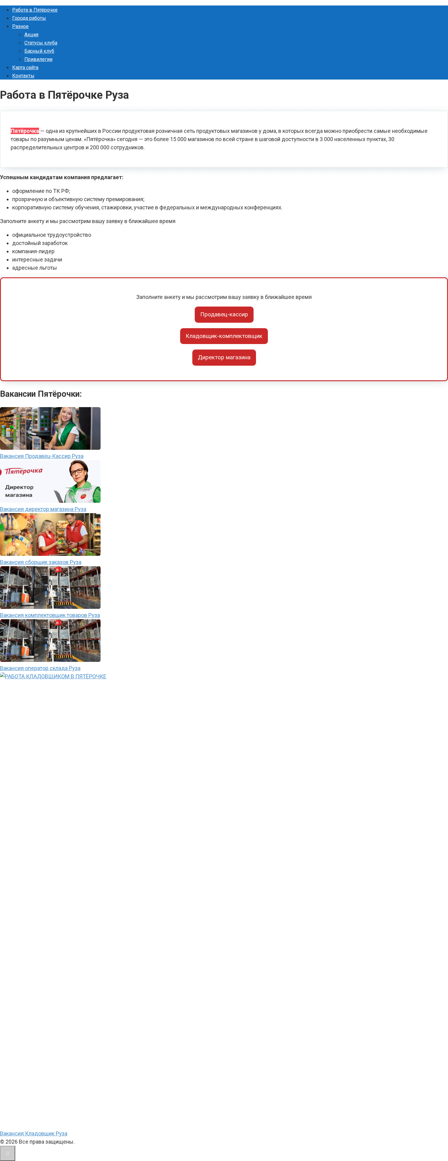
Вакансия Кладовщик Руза (33, 1133)
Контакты (23, 76)
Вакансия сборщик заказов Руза (40, 562)
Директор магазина (224, 357)
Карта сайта (25, 67)
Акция (31, 34)
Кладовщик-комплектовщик (224, 335)
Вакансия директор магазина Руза (43, 509)
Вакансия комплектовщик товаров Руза (50, 615)
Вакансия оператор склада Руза (40, 668)
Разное (20, 26)
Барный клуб (39, 51)
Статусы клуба (40, 43)
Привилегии (38, 59)
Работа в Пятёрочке (35, 10)
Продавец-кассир (224, 314)
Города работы (29, 18)
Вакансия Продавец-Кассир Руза (42, 456)
